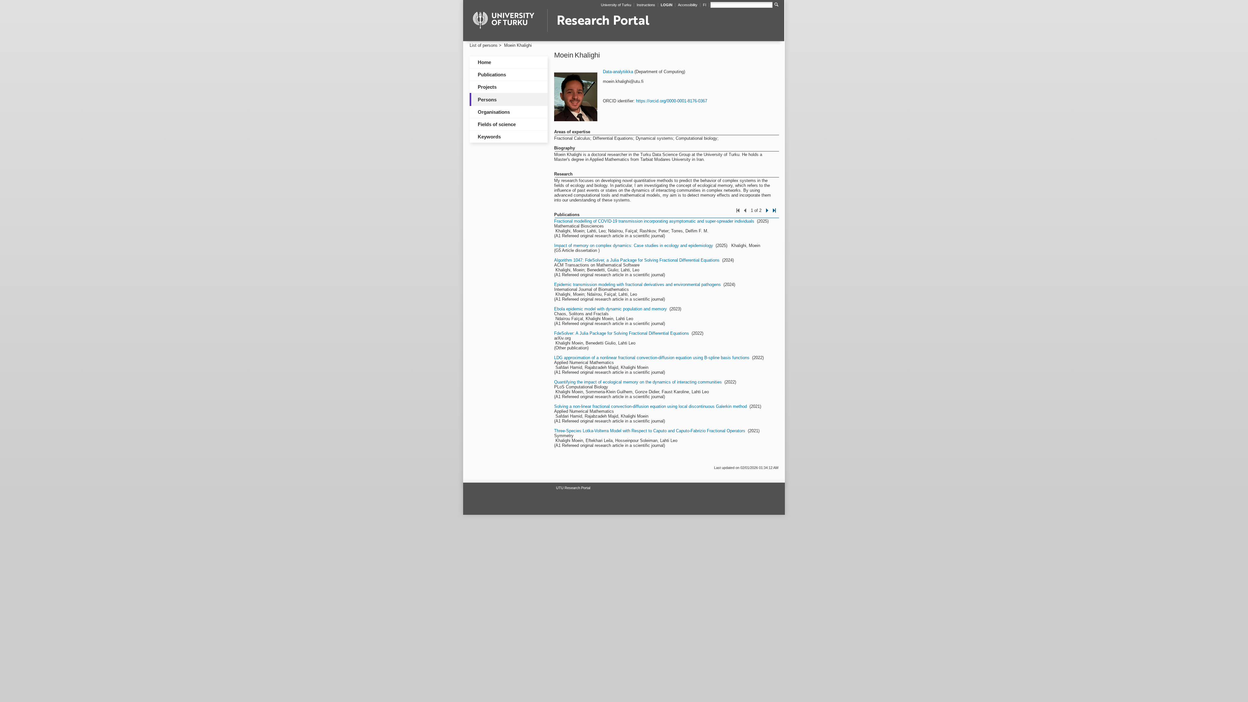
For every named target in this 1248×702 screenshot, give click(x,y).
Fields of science (497, 124)
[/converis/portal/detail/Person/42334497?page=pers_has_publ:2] (767, 214)
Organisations (494, 112)
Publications (492, 74)
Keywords (489, 136)
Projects (487, 87)
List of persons (484, 45)
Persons (487, 99)
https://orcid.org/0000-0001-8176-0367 (671, 100)
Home (484, 62)
